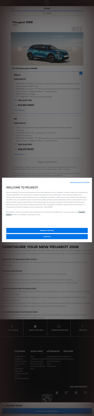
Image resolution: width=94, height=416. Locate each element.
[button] (80, 182)
